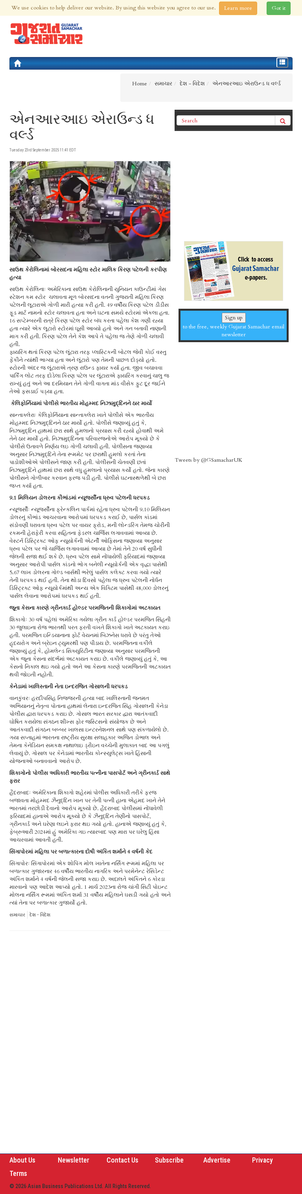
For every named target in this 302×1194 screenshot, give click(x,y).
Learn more (238, 8)
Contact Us (122, 1160)
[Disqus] (90, 1045)
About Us (22, 1160)
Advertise (216, 1160)
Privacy (262, 1160)
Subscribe (169, 1160)
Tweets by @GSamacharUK (208, 460)
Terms (18, 1173)
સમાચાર (17, 915)
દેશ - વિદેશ (39, 915)
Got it (278, 8)
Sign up (234, 317)
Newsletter (73, 1160)
